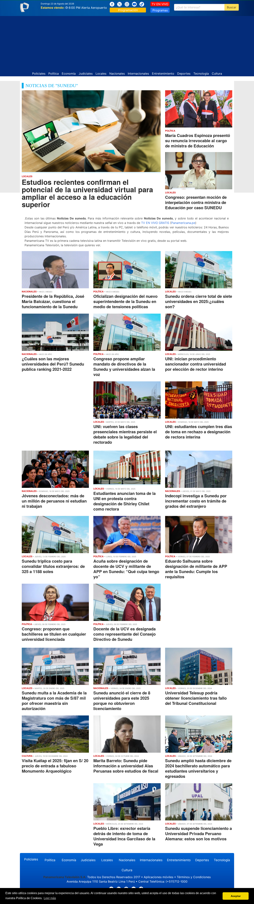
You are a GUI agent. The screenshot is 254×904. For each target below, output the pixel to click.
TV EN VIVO (160, 4)
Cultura (217, 73)
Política (53, 73)
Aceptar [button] (236, 896)
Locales (101, 73)
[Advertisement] (127, 42)
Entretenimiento (163, 73)
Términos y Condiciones (194, 877)
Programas (160, 10)
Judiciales (86, 73)
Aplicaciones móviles (158, 877)
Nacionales (117, 73)
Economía (69, 73)
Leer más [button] (50, 898)
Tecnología (201, 73)
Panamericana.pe (183, 223)
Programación (128, 10)
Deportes (183, 73)
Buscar (231, 7)
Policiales (38, 73)
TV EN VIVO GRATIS (155, 223)
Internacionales (138, 73)
